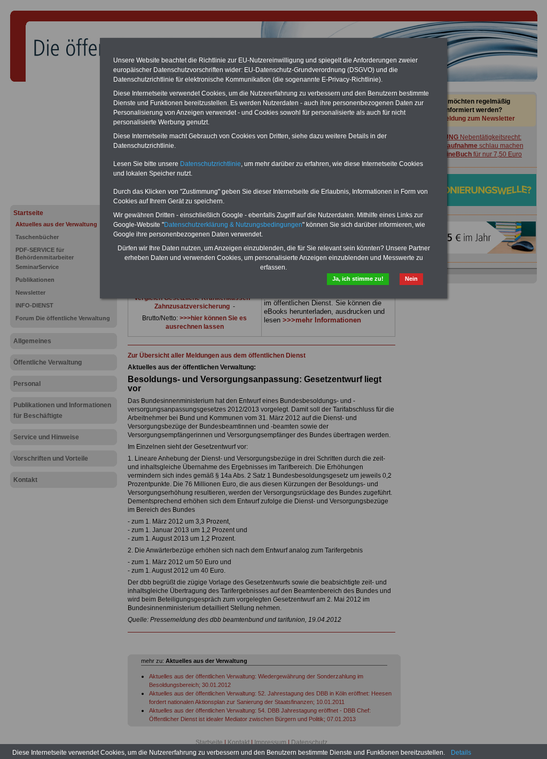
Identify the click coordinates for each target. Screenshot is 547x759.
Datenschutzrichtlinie (210, 164)
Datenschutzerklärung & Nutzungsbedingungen (233, 224)
